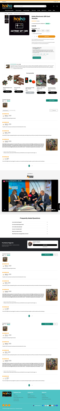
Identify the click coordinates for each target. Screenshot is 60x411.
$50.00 (43, 30)
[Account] (53, 6)
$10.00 (34, 30)
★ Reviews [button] (59, 207)
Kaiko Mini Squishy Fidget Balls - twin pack (30, 88)
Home (6, 13)
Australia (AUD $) (37, 405)
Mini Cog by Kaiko (17, 87)
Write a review (51, 100)
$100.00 (47, 30)
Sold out (30, 92)
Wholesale (4, 1)
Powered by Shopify (19, 408)
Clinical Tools (10, 13)
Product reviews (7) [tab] (6, 110)
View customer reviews (36, 57)
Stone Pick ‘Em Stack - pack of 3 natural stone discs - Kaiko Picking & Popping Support (52, 88)
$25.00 (38, 30)
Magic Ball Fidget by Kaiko (7, 87)
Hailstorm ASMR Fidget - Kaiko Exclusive (41, 88)
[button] (30, 66)
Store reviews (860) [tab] (12, 110)
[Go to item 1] (5, 105)
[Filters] (51, 110)
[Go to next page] (32, 166)
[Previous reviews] (5, 66)
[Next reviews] (54, 66)
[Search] (45, 6)
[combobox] (30, 6)
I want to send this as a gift (37, 33)
